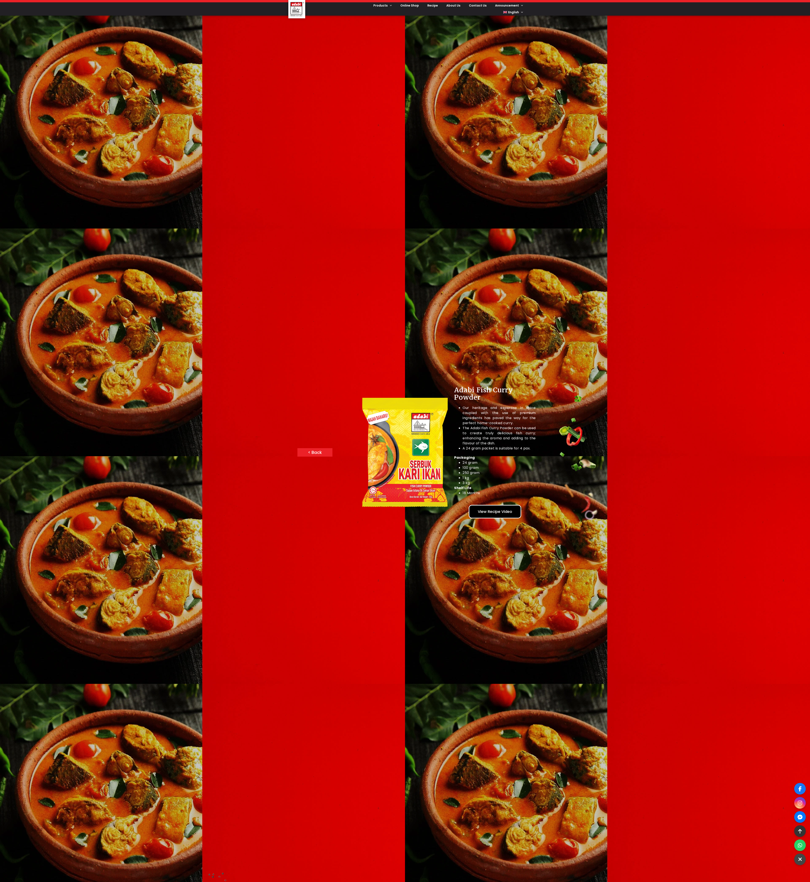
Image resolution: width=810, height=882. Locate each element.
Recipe (432, 5)
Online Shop (409, 5)
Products (380, 5)
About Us (453, 5)
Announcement (507, 5)
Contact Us (478, 5)
